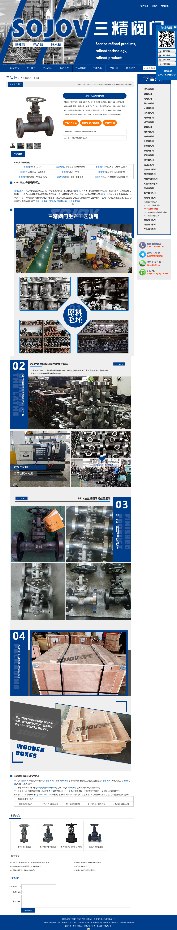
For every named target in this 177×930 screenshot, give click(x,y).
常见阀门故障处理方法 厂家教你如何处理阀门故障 (30, 862)
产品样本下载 (71, 123)
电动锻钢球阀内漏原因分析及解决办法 (26, 866)
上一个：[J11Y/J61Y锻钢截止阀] (76, 138)
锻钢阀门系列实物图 (91, 123)
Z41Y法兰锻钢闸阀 (73, 804)
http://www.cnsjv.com (43, 795)
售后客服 (166, 64)
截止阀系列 (149, 103)
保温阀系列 (149, 188)
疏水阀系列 (149, 132)
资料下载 (114, 68)
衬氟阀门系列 (150, 220)
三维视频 (97, 68)
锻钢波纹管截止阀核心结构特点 (24, 870)
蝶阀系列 (148, 127)
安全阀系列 (149, 113)
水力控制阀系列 (151, 179)
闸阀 (38, 201)
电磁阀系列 (149, 118)
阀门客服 (166, 51)
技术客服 (166, 60)
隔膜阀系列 (149, 136)
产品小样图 (110, 123)
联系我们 (130, 68)
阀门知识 (64, 68)
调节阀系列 (149, 89)
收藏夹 (155, 6)
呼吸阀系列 (149, 155)
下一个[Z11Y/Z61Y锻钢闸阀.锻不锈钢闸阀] (80, 132)
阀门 (78, 191)
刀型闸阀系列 (150, 174)
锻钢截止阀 (52, 788)
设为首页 (144, 6)
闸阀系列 (148, 99)
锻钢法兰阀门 (19, 191)
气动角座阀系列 (151, 184)
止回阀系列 (149, 108)
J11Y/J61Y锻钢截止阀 (50, 804)
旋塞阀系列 (149, 146)
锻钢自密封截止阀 (25, 804)
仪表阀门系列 (150, 169)
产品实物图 (80, 68)
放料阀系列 (149, 151)
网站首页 (165, 6)
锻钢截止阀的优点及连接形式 (85, 870)
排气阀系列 (149, 160)
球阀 (78, 201)
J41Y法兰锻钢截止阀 (121, 804)
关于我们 (31, 68)
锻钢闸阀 (27, 167)
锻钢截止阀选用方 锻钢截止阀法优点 (87, 862)
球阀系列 (148, 94)
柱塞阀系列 (149, 141)
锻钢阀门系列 (150, 198)
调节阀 (88, 50)
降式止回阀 (56, 201)
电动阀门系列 (150, 225)
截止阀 (44, 201)
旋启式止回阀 (68, 201)
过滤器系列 (149, 165)
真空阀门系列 (150, 193)
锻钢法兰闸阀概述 (80, 866)
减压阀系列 (149, 122)
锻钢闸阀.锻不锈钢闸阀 (96, 804)
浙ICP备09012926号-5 (104, 926)
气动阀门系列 (150, 229)
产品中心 (47, 68)
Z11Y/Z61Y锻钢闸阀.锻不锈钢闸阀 (72, 848)
